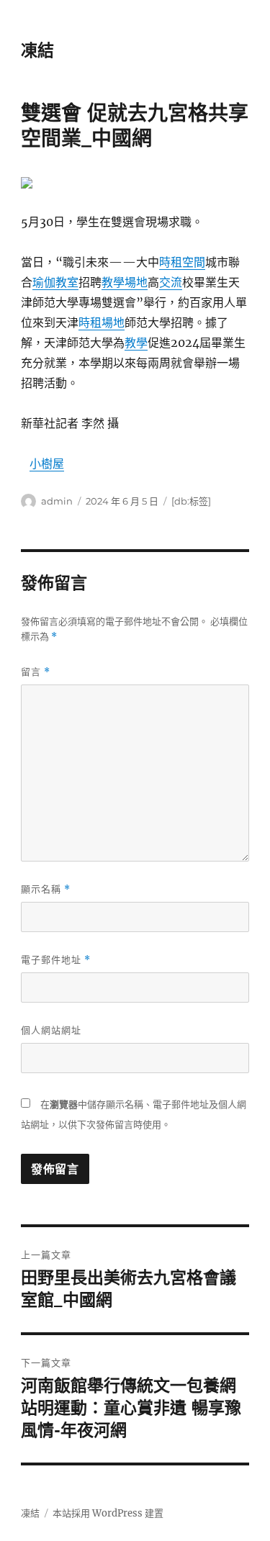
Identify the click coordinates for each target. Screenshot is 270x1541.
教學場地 (125, 282)
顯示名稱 (46, 889)
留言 (35, 672)
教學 (136, 342)
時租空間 (182, 262)
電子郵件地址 (56, 960)
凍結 (37, 50)
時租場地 (101, 322)
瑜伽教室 (55, 282)
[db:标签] (191, 501)
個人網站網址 (51, 1030)
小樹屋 (47, 463)
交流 (170, 282)
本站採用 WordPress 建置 (108, 1513)
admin (57, 501)
